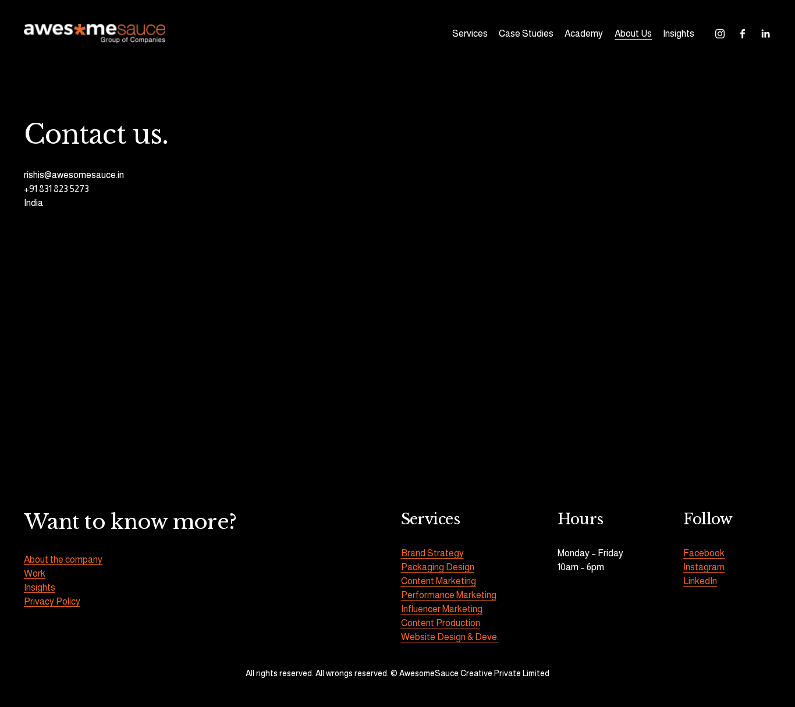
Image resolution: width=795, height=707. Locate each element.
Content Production (440, 623)
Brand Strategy (432, 553)
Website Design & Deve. (450, 637)
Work (34, 573)
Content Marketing (438, 581)
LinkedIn (700, 581)
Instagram (704, 567)
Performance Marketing (448, 595)
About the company (63, 559)
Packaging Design (437, 567)
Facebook (704, 553)
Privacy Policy (52, 601)
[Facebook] (742, 34)
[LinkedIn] (765, 34)
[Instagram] (720, 34)
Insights (678, 33)
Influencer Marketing (441, 609)
